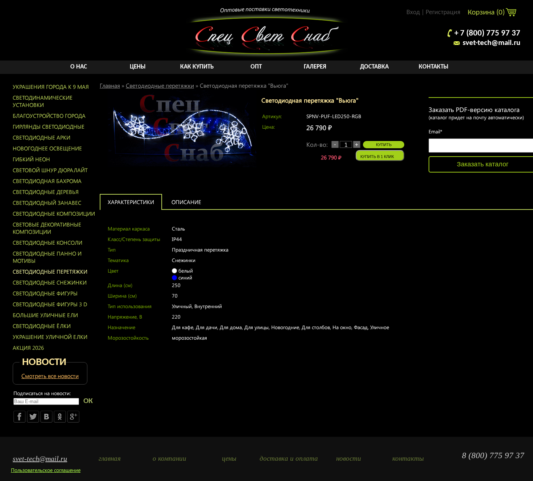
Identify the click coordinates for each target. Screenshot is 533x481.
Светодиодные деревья (46, 191)
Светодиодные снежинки (50, 282)
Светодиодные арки (41, 137)
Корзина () (487, 12)
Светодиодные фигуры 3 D (50, 304)
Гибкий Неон (31, 159)
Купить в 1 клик (377, 156)
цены (229, 458)
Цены (138, 67)
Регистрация (443, 12)
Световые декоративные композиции (47, 228)
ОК (88, 401)
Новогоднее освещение (47, 148)
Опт (256, 67)
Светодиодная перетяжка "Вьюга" (244, 85)
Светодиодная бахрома (47, 180)
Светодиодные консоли (47, 242)
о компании (169, 458)
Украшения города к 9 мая (51, 86)
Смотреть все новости (50, 376)
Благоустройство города (49, 115)
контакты (408, 458)
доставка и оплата (289, 458)
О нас (78, 67)
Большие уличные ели (45, 315)
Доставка (374, 67)
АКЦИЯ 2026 (28, 347)
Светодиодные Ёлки (42, 325)
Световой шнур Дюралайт (50, 170)
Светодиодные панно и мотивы (47, 257)
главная (110, 458)
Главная (110, 85)
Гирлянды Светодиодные (48, 126)
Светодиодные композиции (54, 213)
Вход (413, 12)
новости (348, 458)
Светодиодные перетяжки (50, 271)
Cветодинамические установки (43, 101)
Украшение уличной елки (50, 336)
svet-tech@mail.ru (491, 43)
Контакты (434, 67)
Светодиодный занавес (47, 202)
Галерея (315, 67)
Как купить (197, 67)
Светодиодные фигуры (45, 293)
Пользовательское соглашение (45, 470)
